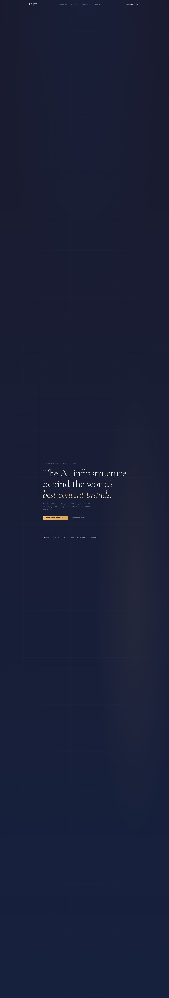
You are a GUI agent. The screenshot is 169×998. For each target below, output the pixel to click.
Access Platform (131, 4)
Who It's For (86, 4)
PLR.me (98, 4)
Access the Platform (54, 518)
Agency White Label (78, 537)
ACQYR (33, 4)
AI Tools (74, 4)
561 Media (95, 537)
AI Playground (60, 537)
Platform (63, 4)
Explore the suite (78, 518)
